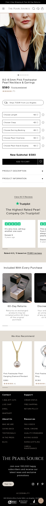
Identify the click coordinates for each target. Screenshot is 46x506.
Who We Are (8, 424)
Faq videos (29, 424)
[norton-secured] (12, 502)
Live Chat (7, 404)
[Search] (33, 8)
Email (5, 409)
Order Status (30, 400)
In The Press (8, 438)
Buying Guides (31, 438)
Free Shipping (31, 404)
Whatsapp (7, 413)
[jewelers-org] (34, 502)
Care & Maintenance (30, 447)
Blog (4, 442)
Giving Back (8, 429)
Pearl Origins (31, 429)
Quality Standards (33, 433)
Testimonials (9, 433)
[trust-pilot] (23, 502)
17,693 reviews (34, 253)
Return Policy (31, 409)
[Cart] (42, 8)
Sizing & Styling (32, 442)
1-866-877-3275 (9, 400)
